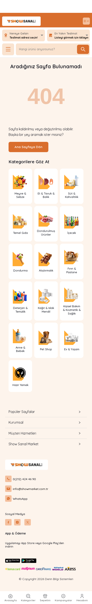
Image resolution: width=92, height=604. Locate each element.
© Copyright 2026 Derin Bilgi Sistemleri (46, 579)
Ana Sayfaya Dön (28, 147)
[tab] (46, 412)
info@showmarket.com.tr (30, 489)
